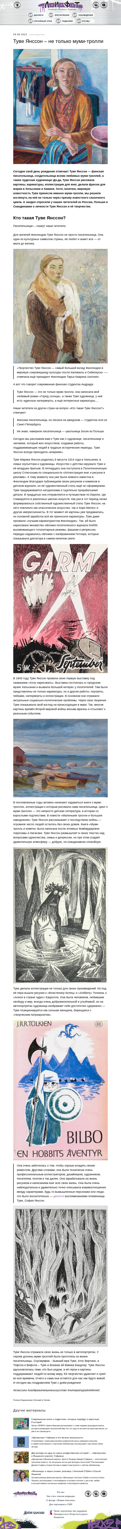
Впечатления (62, 15)
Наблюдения (86, 15)
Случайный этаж (42, 21)
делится (59, 1196)
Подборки (67, 21)
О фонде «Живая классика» (60, 1500)
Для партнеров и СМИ (60, 1504)
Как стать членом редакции (61, 1496)
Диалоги (38, 15)
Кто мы (86, 21)
